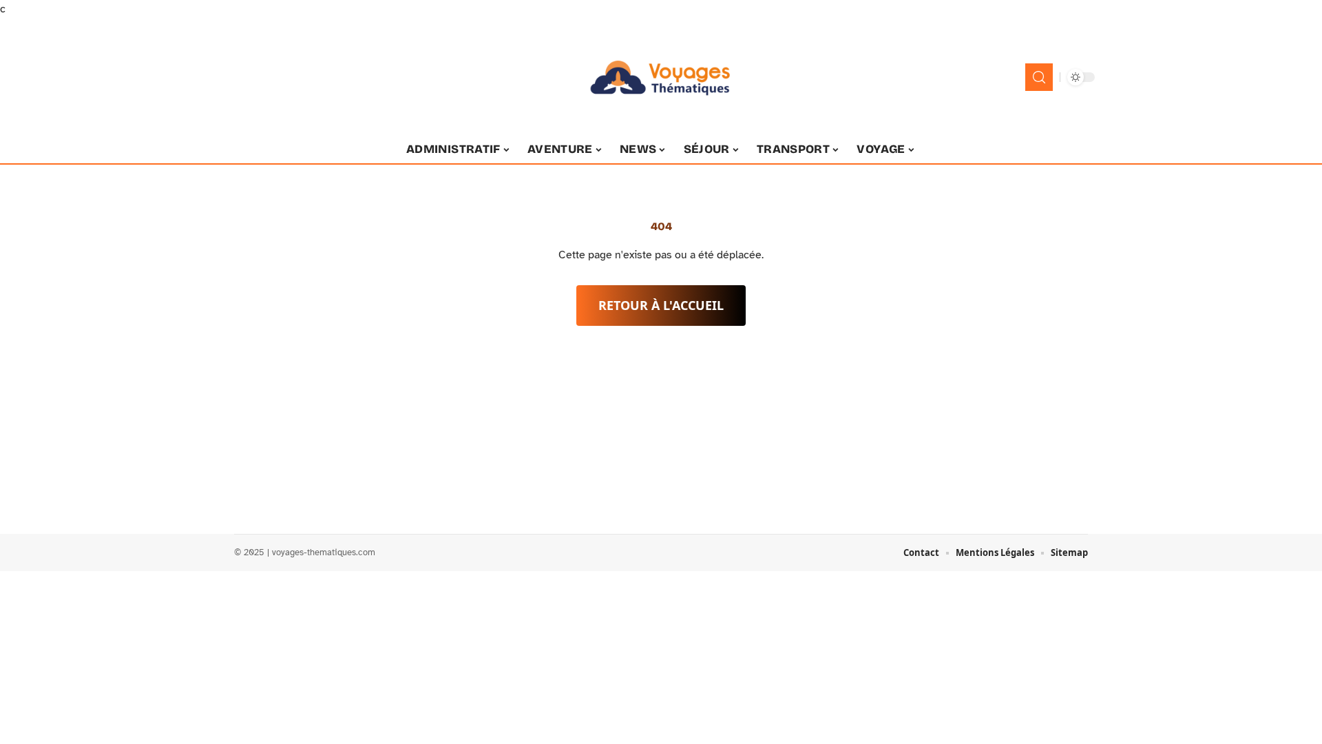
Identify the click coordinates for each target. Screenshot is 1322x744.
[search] (1039, 77)
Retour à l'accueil (661, 305)
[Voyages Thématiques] (661, 77)
